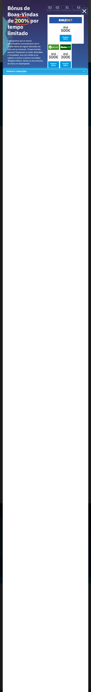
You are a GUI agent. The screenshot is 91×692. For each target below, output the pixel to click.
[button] (84, 11)
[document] (45, 346)
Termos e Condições (16, 71)
